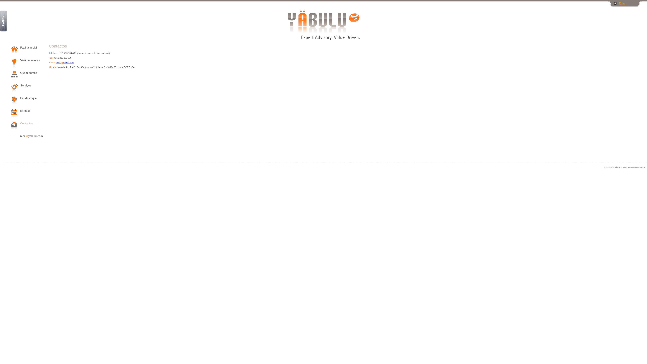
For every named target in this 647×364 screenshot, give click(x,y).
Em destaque (28, 98)
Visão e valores (30, 60)
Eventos (25, 110)
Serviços (25, 85)
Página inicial (28, 47)
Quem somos (28, 72)
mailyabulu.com (31, 136)
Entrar (622, 3)
